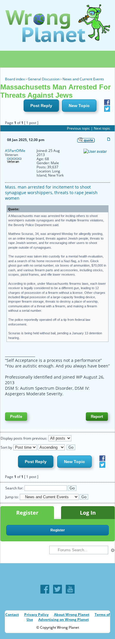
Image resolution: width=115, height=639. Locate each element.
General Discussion (44, 79)
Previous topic (78, 128)
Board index (15, 79)
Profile (16, 416)
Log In (88, 512)
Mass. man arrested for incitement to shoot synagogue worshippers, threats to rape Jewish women (51, 192)
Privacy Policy (36, 614)
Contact (12, 614)
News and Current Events (83, 79)
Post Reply (41, 105)
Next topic (102, 128)
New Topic (79, 105)
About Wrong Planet (71, 614)
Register (27, 512)
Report (97, 416)
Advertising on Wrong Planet (63, 619)
